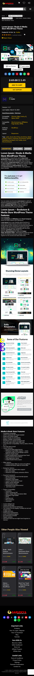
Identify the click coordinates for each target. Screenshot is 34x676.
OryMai (18, 32)
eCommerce (22, 138)
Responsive (14, 133)
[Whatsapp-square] (18, 620)
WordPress (14, 128)
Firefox (22, 116)
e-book (10, 138)
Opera (13, 118)
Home (3, 15)
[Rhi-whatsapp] (15, 620)
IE (25, 116)
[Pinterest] (18, 617)
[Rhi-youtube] (26, 617)
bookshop (24, 137)
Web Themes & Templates (15, 15)
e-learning (15, 138)
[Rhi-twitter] (15, 617)
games (29, 138)
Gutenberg (5, 140)
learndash (12, 140)
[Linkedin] (29, 617)
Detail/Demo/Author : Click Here (11, 113)
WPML (21, 124)
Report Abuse (7, 38)
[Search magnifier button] (24, 9)
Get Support (17, 89)
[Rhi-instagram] (8, 617)
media (20, 140)
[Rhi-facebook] (4, 617)
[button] (30, 9)
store (24, 140)
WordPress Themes (7, 18)
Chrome (13, 116)
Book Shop (17, 137)
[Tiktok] (22, 617)
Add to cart (17, 85)
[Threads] (11, 617)
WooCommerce (16, 122)
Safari (17, 118)
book (11, 137)
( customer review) (16, 35)
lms (17, 140)
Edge (18, 116)
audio (7, 137)
